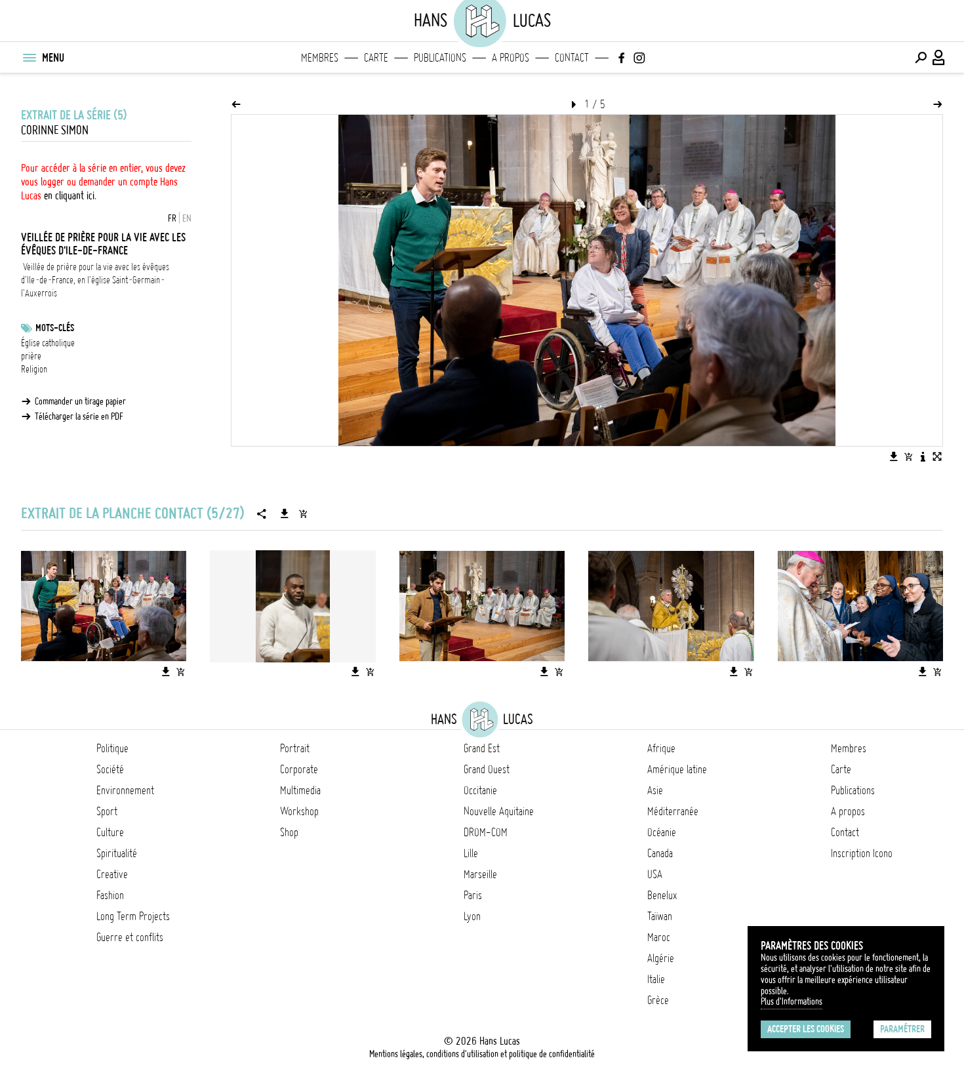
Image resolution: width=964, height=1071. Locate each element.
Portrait (295, 748)
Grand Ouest (487, 769)
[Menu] (29, 58)
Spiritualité (116, 853)
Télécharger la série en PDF (79, 416)
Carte (376, 57)
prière (31, 356)
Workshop (299, 811)
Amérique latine (677, 769)
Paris (473, 895)
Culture (110, 832)
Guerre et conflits (129, 937)
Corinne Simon (55, 130)
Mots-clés (54, 328)
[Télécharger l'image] (894, 456)
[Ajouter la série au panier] (303, 513)
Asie (655, 790)
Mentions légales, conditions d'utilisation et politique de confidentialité (482, 1054)
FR (172, 218)
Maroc (658, 937)
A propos (510, 57)
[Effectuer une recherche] (921, 58)
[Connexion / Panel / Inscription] (939, 58)
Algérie (660, 958)
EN (186, 218)
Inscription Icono (862, 853)
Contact (572, 57)
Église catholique (48, 343)
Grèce (658, 1000)
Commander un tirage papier (80, 401)
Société (110, 769)
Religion (34, 369)
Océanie (661, 832)
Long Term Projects (133, 916)
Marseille (480, 874)
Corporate (299, 769)
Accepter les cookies (805, 1029)
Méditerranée (672, 811)
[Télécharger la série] (285, 513)
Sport (106, 811)
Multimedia (300, 790)
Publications (440, 57)
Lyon (472, 916)
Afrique (661, 748)
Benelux (662, 895)
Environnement (125, 790)
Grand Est (482, 748)
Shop (289, 832)
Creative (112, 874)
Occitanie (480, 790)
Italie (656, 979)
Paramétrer (902, 1029)
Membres (319, 57)
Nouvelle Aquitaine (499, 811)
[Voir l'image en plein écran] (937, 456)
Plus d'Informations (791, 1001)
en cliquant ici (69, 195)
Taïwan (659, 916)
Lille (471, 853)
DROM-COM (486, 832)
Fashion (110, 895)
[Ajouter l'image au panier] (908, 456)
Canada (660, 853)
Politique (112, 748)
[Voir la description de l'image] (923, 456)
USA (654, 874)
